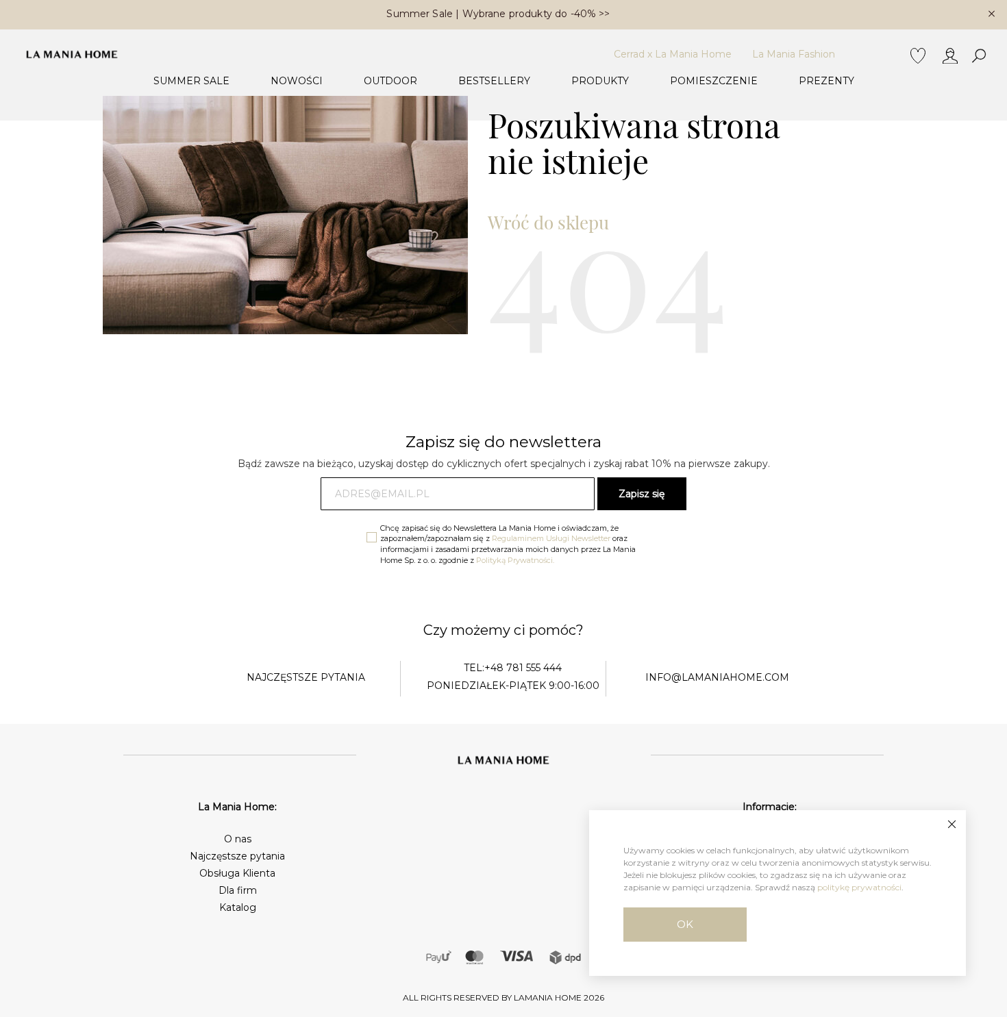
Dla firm (238, 890)
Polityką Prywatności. (515, 560)
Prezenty (826, 81)
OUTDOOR (390, 81)
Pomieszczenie (714, 81)
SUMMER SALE (191, 81)
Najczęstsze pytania (237, 856)
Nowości (297, 81)
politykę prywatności (859, 887)
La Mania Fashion (793, 54)
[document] (777, 893)
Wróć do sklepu (548, 222)
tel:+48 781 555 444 (513, 668)
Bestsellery (494, 81)
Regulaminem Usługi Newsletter (551, 538)
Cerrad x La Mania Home (673, 54)
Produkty (600, 81)
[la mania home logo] (72, 54)
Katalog (237, 907)
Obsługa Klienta (237, 873)
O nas (237, 839)
